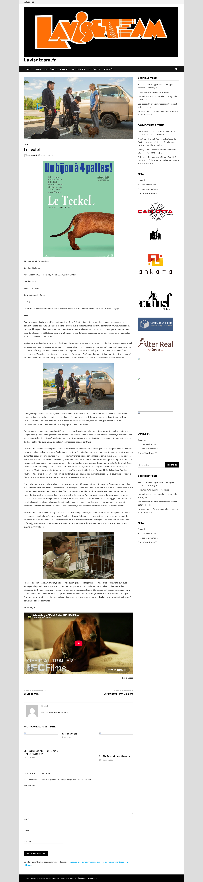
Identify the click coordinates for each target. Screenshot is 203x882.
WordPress (86, 878)
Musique (64, 69)
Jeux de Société (78, 69)
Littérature (94, 69)
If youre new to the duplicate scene (153, 92)
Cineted (34, 155)
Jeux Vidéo (108, 69)
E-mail (27, 830)
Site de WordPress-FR (147, 193)
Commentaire (30, 785)
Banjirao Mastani (69, 733)
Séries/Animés (50, 69)
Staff (28, 69)
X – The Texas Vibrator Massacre (114, 756)
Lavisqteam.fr (40, 59)
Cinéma (38, 69)
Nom (26, 819)
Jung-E (158, 152)
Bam (95, 878)
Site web (27, 841)
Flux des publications (147, 184)
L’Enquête (159, 134)
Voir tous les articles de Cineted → (54, 712)
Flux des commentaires (148, 189)
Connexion (142, 180)
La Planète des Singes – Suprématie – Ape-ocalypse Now (41, 752)
